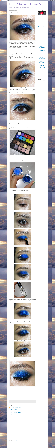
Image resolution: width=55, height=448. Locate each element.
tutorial (17, 402)
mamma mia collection (13, 402)
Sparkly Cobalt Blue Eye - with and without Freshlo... (42, 48)
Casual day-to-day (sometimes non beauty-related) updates (41, 26)
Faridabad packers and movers (14, 411)
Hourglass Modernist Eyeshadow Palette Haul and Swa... (41, 65)
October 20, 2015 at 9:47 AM (17, 407)
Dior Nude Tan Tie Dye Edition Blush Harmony (42, 55)
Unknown (12, 407)
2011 (39, 77)
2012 (39, 76)
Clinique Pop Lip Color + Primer (42, 69)
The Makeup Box (24, 4)
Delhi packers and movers (14, 410)
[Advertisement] (22, 433)
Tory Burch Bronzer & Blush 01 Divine (41, 57)
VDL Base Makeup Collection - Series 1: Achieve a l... (42, 63)
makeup (10, 402)
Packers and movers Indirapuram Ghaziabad (16, 412)
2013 (39, 75)
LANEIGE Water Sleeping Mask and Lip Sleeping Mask (42, 50)
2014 (39, 74)
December (40, 36)
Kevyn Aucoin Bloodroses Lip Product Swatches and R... (42, 59)
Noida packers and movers (14, 409)
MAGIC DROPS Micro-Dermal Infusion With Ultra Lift (42, 54)
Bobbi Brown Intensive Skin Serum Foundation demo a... (42, 68)
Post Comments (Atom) (15, 440)
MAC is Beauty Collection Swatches (42, 61)
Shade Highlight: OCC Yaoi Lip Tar (41, 46)
